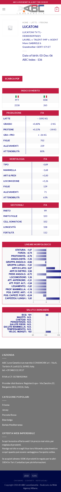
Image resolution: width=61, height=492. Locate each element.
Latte (34, 22)
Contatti (29, 480)
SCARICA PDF (12, 78)
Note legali (41, 480)
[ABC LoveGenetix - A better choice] (30, 9)
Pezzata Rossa (9, 414)
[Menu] (4, 9)
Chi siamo (18, 480)
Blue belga (7, 419)
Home (25, 22)
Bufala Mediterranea (12, 424)
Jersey (5, 409)
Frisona (44, 22)
